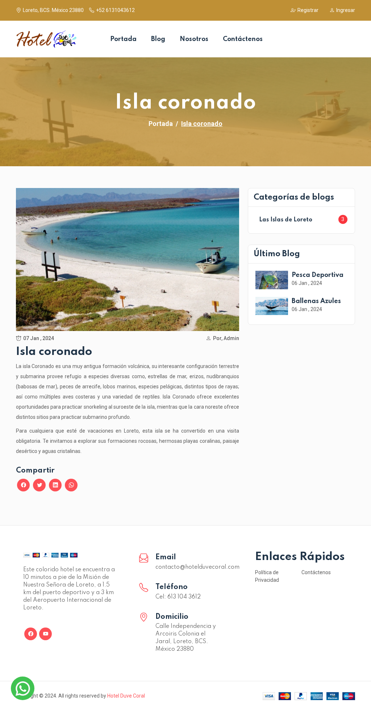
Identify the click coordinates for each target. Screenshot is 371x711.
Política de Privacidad (267, 576)
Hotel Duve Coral (126, 696)
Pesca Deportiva (317, 275)
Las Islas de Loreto (285, 220)
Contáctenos (243, 39)
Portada (123, 39)
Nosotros (194, 39)
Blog (158, 39)
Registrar (307, 10)
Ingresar (345, 10)
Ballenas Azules (316, 301)
